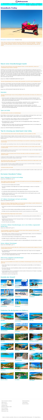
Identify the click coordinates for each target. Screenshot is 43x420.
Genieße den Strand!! (10, 39)
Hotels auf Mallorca (5, 403)
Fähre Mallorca (38, 3)
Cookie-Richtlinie (25, 402)
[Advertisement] (21, 54)
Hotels (33, 3)
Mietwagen (27, 3)
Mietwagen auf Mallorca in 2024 (7, 406)
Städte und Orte (14, 3)
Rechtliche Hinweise (25, 403)
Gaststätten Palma (22, 3)
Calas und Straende (6, 3)
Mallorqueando (3, 39)
